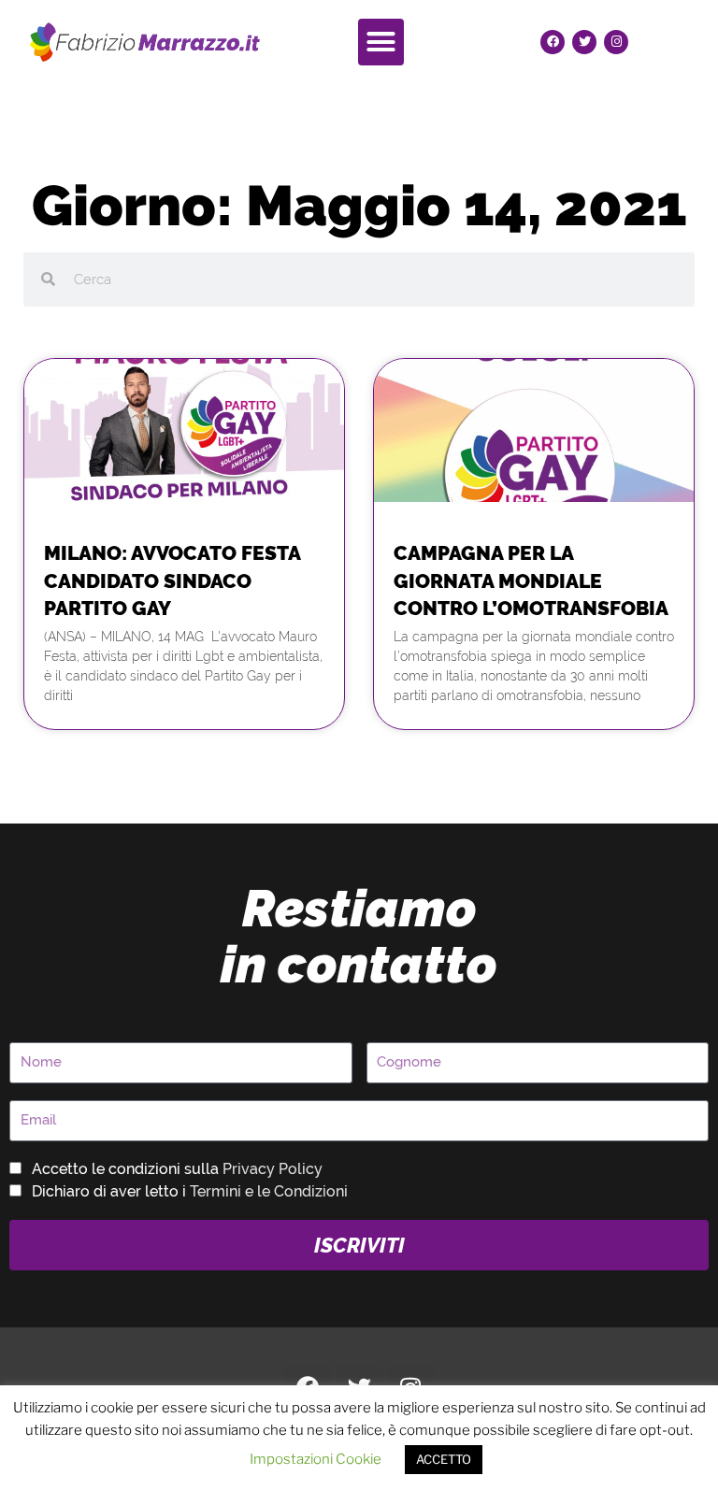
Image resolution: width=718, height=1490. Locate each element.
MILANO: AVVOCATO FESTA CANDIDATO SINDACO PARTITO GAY (172, 580)
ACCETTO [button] (443, 1459)
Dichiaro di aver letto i (190, 1191)
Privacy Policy (273, 1169)
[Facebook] (552, 42)
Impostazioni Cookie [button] (315, 1459)
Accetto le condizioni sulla (177, 1169)
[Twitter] (584, 42)
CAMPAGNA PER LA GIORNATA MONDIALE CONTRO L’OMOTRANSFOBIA (531, 580)
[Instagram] (616, 42)
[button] (381, 42)
